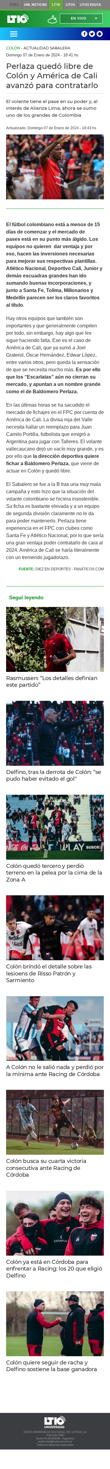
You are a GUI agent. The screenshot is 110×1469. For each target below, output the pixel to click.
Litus (70, 4)
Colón (13, 48)
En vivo (78, 18)
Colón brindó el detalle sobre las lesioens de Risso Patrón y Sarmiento (49, 973)
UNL (14, 4)
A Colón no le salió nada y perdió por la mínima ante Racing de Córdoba (54, 1071)
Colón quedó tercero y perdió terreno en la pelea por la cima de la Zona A (54, 873)
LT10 (56, 4)
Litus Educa (90, 4)
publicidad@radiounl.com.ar (55, 1441)
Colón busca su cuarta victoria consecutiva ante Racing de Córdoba (46, 1168)
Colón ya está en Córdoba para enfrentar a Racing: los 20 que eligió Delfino (54, 1269)
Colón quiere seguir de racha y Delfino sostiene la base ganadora (51, 1366)
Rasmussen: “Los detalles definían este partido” (51, 682)
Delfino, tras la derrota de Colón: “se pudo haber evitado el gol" (53, 776)
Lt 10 (18, 18)
